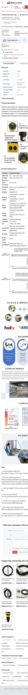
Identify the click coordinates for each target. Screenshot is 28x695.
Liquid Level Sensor (6, 649)
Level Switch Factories (8, 673)
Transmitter (19, 11)
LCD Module (4, 643)
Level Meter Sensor (17, 676)
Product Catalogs (23, 640)
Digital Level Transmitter (8, 680)
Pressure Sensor (20, 649)
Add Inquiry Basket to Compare (10, 58)
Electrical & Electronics (10, 11)
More (3, 651)
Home (3, 11)
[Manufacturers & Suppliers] (14, 2)
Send (15, 552)
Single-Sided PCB (6, 646)
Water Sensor (6, 676)
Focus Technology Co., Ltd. (19, 688)
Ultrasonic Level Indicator (9, 665)
